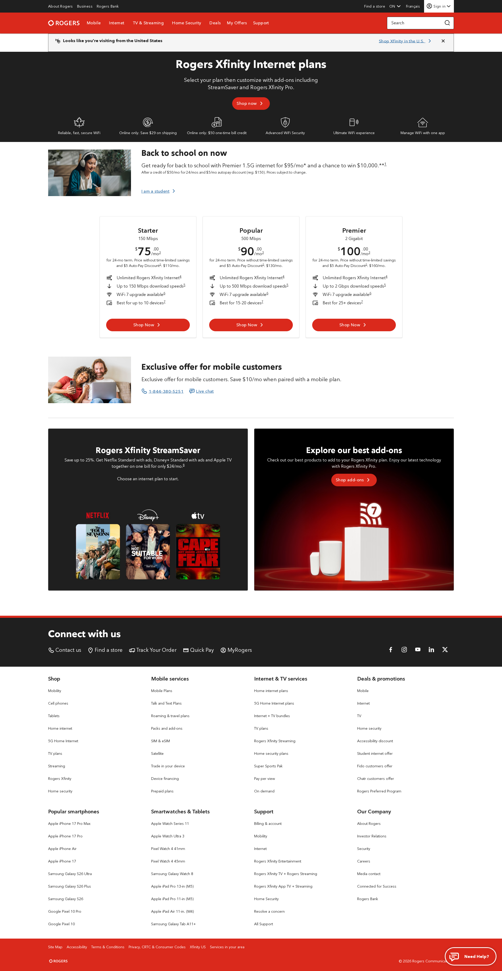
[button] (395, 6)
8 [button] (184, 465)
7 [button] (165, 302)
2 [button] (160, 264)
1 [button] (385, 164)
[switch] (413, 6)
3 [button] (160, 252)
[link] (60, 6)
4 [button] (180, 276)
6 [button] (164, 293)
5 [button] (184, 285)
